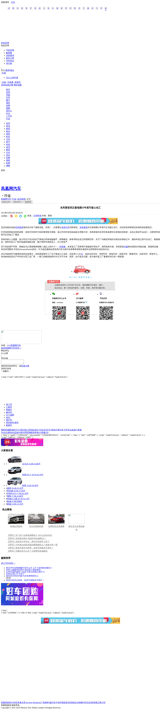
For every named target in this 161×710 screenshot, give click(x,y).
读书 (8, 147)
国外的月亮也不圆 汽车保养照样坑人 (22, 576)
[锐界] (14, 485)
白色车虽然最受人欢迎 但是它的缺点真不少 (25, 572)
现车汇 (9, 111)
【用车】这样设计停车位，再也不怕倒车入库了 (28, 541)
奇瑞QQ (37, 432)
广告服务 (45, 702)
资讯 (8, 126)
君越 (80, 430)
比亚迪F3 (73, 430)
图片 (8, 100)
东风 (17, 227)
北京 (13, 2)
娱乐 (8, 131)
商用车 (18, 82)
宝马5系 (49, 430)
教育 (8, 150)
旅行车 (9, 420)
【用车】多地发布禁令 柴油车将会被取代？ (26, 538)
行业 (8, 119)
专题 (4, 82)
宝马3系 (18, 430)
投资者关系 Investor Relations (27, 702)
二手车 (9, 116)
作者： (4, 345)
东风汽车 (65, 227)
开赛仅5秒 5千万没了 (15, 574)
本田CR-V (26, 475)
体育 (8, 134)
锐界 (24, 485)
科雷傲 (62, 247)
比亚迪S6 (16, 432)
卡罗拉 (66, 430)
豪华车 (9, 412)
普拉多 (60, 430)
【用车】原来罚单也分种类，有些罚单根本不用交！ (30, 548)
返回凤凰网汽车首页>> (11, 348)
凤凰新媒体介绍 (8, 702)
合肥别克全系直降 (56, 526)
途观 (9, 488)
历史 (8, 155)
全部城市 (106, 8)
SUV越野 (10, 415)
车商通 (10, 82)
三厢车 (9, 407)
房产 (8, 142)
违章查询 (10, 55)
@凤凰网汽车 (15, 345)
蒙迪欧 (12, 430)
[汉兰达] (14, 464)
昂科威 (10, 491)
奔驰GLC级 (12, 499)
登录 (3, 85)
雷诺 (21, 227)
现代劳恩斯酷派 (27, 432)
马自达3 (4, 432)
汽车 (8, 139)
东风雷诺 (83, 227)
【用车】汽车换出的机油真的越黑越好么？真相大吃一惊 (32, 545)
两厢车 (9, 410)
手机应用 (10, 50)
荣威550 (44, 432)
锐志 (55, 430)
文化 (8, 152)
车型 (8, 97)
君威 (7, 430)
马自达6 (42, 430)
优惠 (8, 105)
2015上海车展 (12, 78)
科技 (8, 144)
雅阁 (3, 430)
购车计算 (10, 58)
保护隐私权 (63, 702)
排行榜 (9, 63)
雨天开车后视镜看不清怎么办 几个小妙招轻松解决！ (29, 568)
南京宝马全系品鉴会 (76, 528)
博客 (8, 160)
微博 (8, 70)
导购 (8, 95)
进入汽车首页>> (8, 563)
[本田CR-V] (14, 475)
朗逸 (9, 504)
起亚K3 (25, 430)
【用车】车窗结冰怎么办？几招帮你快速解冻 (27, 551)
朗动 (10, 432)
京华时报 (37, 216)
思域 (31, 430)
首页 (8, 123)
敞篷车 (9, 425)
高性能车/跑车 (12, 422)
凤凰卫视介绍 (99, 702)
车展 (4, 73)
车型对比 (10, 61)
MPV (8, 417)
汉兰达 (25, 464)
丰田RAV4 (11, 493)
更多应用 (5, 43)
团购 (8, 108)
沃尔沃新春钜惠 (36, 526)
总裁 (126, 247)
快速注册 (9, 85)
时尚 (8, 137)
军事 (8, 158)
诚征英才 (53, 702)
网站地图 (18, 85)
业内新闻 (21, 199)
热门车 (9, 404)
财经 (8, 129)
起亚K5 (36, 430)
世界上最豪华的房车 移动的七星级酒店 (23, 570)
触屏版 (9, 53)
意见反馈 (89, 702)
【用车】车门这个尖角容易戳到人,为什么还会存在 (29, 535)
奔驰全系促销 (16, 526)
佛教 (8, 166)
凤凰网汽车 (11, 188)
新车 (8, 90)
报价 (8, 103)
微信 (12, 70)
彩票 (8, 163)
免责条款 (72, 702)
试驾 (8, 92)
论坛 (8, 113)
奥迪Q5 (10, 501)
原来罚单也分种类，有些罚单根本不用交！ (25, 580)
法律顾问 (80, 702)
